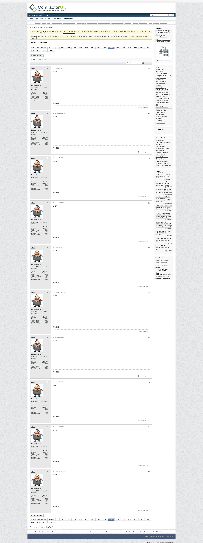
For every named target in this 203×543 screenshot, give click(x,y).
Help (47, 15)
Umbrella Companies (92, 22)
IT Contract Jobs (161, 110)
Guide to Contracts (161, 96)
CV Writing (159, 120)
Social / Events (163, 22)
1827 (147, 48)
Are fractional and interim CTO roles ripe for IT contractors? (163, 232)
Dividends (159, 86)
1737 (135, 48)
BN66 (165, 73)
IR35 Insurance (160, 146)
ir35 (162, 265)
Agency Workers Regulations (161, 78)
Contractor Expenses (162, 107)
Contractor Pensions (162, 157)
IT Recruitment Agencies (163, 165)
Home (157, 67)
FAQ (41, 18)
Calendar (47, 18)
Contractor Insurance (162, 140)
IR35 (157, 73)
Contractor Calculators (162, 102)
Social (150, 22)
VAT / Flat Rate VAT (162, 90)
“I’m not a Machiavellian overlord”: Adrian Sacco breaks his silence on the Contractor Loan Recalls (163, 215)
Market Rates (160, 114)
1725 (98, 48)
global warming (164, 263)
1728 (117, 48)
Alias (33, 68)
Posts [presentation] (33, 59)
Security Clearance (161, 116)
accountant (158, 260)
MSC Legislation (161, 81)
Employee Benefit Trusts (163, 76)
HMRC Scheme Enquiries (104, 22)
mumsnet (165, 274)
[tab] (33, 59)
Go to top (170, 536)
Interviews (159, 118)
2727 (38, 50)
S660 (161, 73)
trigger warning (159, 278)
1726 (105, 48)
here (104, 36)
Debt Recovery (160, 155)
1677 (80, 48)
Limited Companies (161, 83)
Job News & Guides (162, 92)
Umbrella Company (161, 88)
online (169, 274)
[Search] (172, 15)
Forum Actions (67, 18)
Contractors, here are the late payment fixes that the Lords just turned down (164, 191)
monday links (162, 271)
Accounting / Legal (81, 22)
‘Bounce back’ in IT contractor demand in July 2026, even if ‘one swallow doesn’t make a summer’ (164, 224)
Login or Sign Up (35, 15)
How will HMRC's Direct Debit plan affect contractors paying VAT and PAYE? (163, 199)
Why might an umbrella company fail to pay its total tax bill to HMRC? (163, 183)
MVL (157, 105)
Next (51, 50)
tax (156, 276)
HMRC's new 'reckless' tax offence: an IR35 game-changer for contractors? (164, 207)
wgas (168, 278)
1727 (111, 48)
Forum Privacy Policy (69, 33)
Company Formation (162, 152)
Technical (135, 22)
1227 (68, 48)
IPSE (57, 103)
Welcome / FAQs (143, 22)
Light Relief (156, 22)
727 (62, 48)
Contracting (38, 22)
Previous (51, 48)
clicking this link (62, 31)
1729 (123, 48)
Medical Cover (160, 159)
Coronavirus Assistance (69, 22)
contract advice (163, 262)
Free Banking (160, 150)
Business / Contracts (57, 22)
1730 (129, 48)
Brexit (48, 22)
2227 (32, 50)
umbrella (165, 278)
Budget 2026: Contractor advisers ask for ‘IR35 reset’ (163, 176)
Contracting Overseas (162, 100)
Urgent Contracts (161, 112)
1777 (141, 48)
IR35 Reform (128, 22)
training (167, 276)
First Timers (159, 71)
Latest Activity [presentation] (42, 59)
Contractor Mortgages (162, 148)
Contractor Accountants (163, 163)
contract (157, 262)
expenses (158, 263)
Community (56, 18)
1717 (86, 48)
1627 (74, 48)
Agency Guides (160, 123)
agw (162, 260)
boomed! (166, 260)
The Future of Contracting (118, 22)
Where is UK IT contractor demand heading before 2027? (163, 240)
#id (149, 68)
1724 (92, 48)
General (44, 22)
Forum (35, 27)
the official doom (161, 276)
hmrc (159, 265)
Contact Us (153, 536)
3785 (44, 50)
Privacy (162, 536)
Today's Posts (34, 18)
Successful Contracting (163, 98)
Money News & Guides (163, 94)
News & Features (161, 69)
